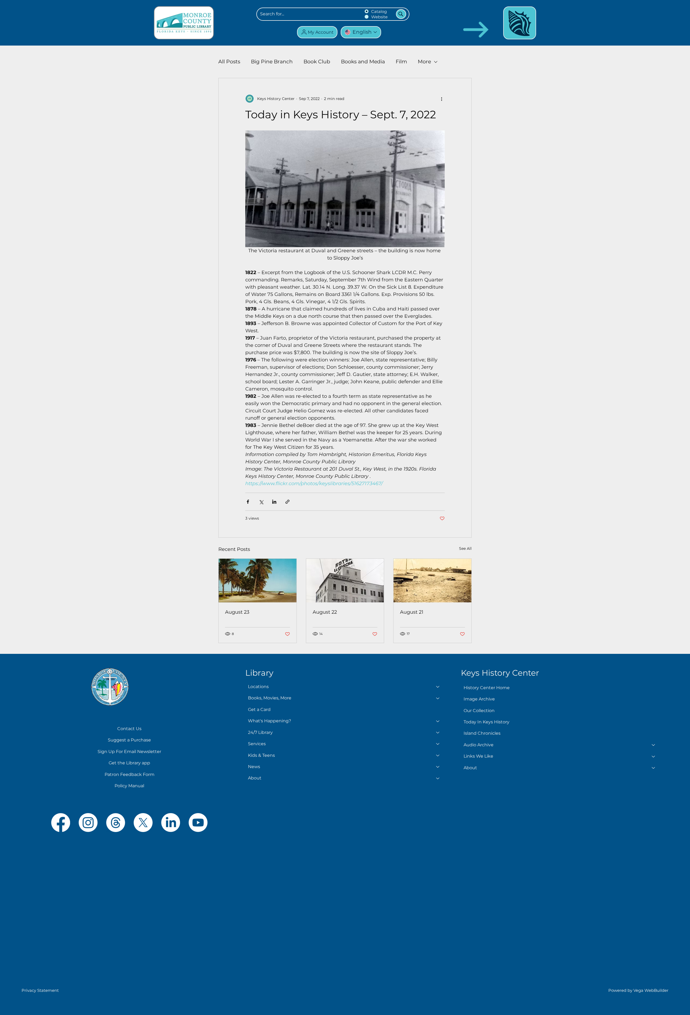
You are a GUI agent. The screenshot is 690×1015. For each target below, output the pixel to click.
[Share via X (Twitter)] (261, 501)
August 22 (325, 612)
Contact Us (129, 728)
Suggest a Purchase (129, 740)
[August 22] (345, 580)
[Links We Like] (653, 756)
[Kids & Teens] (438, 755)
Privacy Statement (40, 990)
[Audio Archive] (653, 745)
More (424, 61)
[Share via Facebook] (247, 501)
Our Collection (479, 710)
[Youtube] (198, 822)
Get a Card (259, 709)
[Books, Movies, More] (438, 698)
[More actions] (441, 98)
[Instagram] (88, 822)
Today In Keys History (486, 721)
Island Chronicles (482, 733)
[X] (143, 822)
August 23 (237, 612)
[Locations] (438, 686)
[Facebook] (60, 822)
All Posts (229, 61)
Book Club (316, 61)
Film (401, 61)
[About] (438, 778)
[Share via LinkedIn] (274, 501)
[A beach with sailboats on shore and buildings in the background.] (432, 580)
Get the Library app (129, 762)
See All (465, 548)
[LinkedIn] (170, 822)
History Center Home (487, 687)
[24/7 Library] (438, 732)
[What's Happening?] (438, 721)
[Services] (438, 744)
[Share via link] (287, 501)
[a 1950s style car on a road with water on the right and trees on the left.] (257, 580)
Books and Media (363, 61)
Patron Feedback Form (129, 774)
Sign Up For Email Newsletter (129, 751)
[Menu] (519, 22)
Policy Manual (129, 785)
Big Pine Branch (272, 61)
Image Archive (479, 699)
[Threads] (115, 822)
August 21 (411, 612)
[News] (438, 766)
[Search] (401, 14)
